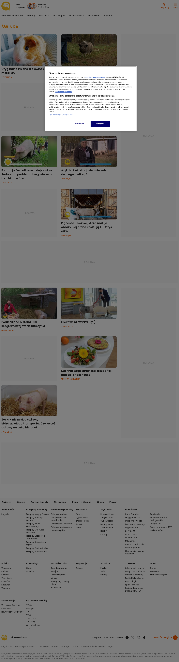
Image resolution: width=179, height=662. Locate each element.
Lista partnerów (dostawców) (61, 115)
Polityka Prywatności (63, 92)
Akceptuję (100, 124)
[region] (91, 98)
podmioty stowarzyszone (95, 77)
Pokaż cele (79, 124)
